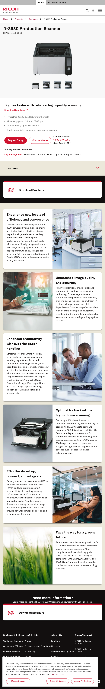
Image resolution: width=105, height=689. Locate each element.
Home (5, 19)
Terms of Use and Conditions (37, 646)
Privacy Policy (58, 674)
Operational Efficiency (13, 646)
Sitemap (28, 656)
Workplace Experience (13, 641)
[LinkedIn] (98, 681)
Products (19, 19)
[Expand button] (50, 168)
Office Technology (11, 656)
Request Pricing (16, 140)
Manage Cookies (18, 681)
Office (41, 2)
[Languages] (93, 10)
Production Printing (57, 2)
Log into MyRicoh (13, 154)
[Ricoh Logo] (11, 10)
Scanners (33, 19)
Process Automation (12, 651)
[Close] (94, 660)
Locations (55, 641)
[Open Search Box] (87, 10)
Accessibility (30, 651)
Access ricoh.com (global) (62, 651)
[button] (34, 84)
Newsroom (56, 646)
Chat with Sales (40, 140)
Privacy (28, 641)
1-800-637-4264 (61, 139)
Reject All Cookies (57, 681)
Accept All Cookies (82, 681)
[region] (50, 672)
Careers (54, 656)
